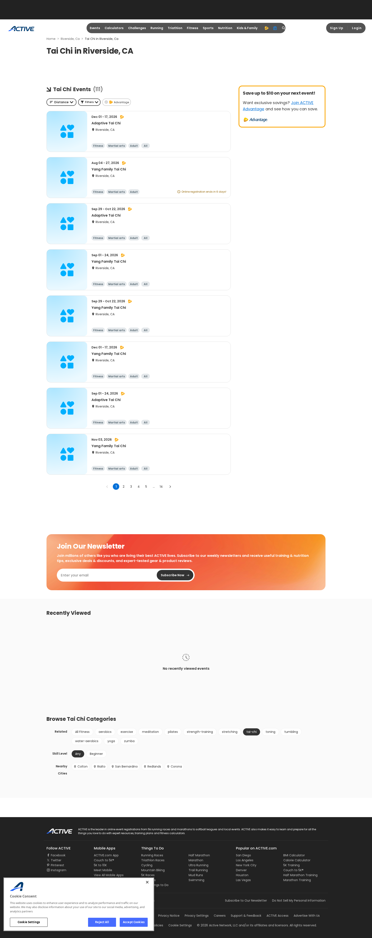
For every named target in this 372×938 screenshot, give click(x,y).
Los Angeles (244, 860)
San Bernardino (126, 766)
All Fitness (82, 732)
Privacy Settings (197, 915)
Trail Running (198, 870)
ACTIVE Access (277, 915)
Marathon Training (297, 880)
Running (156, 28)
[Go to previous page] (107, 486)
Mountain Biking (153, 870)
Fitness (192, 28)
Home (51, 39)
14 (161, 486)
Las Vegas (243, 880)
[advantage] (266, 28)
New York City (246, 865)
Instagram (58, 870)
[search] (284, 28)
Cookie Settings (29, 922)
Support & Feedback (246, 915)
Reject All (102, 922)
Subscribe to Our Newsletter (246, 900)
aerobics (105, 732)
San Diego (243, 855)
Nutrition (225, 28)
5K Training (291, 865)
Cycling (146, 865)
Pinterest (57, 865)
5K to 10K (100, 865)
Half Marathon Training (300, 875)
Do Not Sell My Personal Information (299, 900)
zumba (129, 741)
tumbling (291, 732)
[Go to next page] (170, 486)
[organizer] (275, 28)
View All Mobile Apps (109, 875)
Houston (242, 875)
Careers (220, 915)
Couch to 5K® (104, 860)
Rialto (101, 766)
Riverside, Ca (70, 39)
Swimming (196, 880)
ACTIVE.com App (106, 855)
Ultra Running (198, 865)
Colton (83, 766)
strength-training (200, 732)
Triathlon (175, 28)
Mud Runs (196, 875)
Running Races (152, 855)
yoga (111, 741)
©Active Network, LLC (217, 925)
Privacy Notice (169, 915)
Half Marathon (199, 855)
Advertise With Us (307, 915)
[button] (89, 102)
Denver (241, 870)
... (154, 486)
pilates (173, 732)
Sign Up (336, 28)
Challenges (137, 28)
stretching (229, 732)
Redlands (154, 766)
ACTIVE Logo (55, 829)
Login (357, 28)
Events (95, 28)
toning (270, 732)
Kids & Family (247, 28)
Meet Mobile (103, 870)
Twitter (56, 860)
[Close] (147, 882)
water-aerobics (86, 741)
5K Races (148, 875)
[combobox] (61, 102)
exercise (127, 732)
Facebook (58, 855)
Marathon (196, 860)
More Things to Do (155, 885)
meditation (150, 732)
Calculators (114, 28)
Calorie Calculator (296, 860)
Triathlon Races (152, 860)
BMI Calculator (294, 855)
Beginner (96, 754)
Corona (176, 766)
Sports (208, 28)
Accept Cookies (133, 922)
